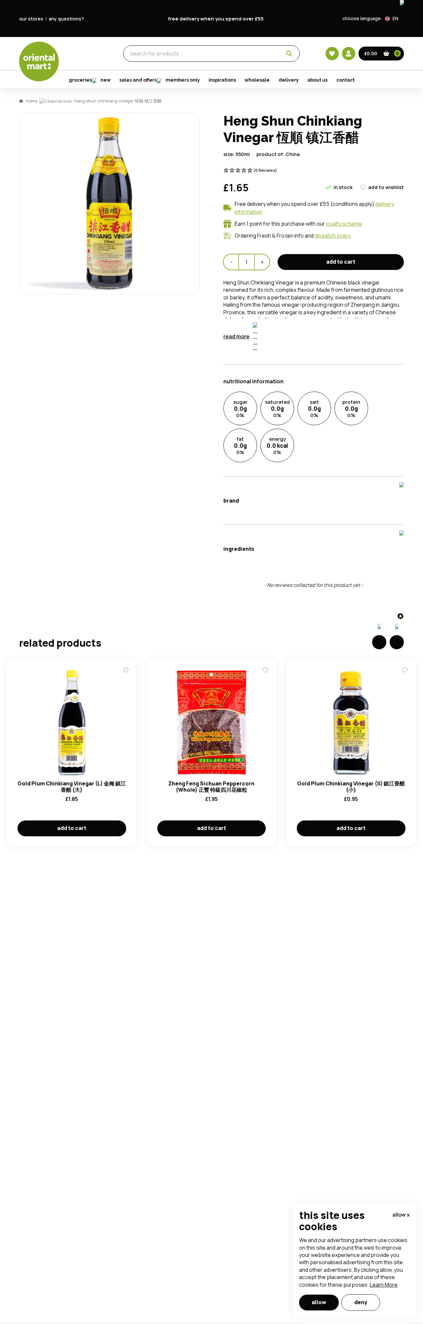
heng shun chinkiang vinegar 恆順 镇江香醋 (118, 101)
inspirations (222, 80)
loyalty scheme (344, 223)
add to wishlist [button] (386, 187)
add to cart (340, 261)
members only (183, 80)
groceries (85, 54)
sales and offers (138, 80)
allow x (401, 1214)
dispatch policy (333, 235)
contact (345, 80)
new (105, 80)
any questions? (66, 19)
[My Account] (348, 53)
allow (319, 1302)
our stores (31, 19)
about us (317, 80)
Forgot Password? (294, 409)
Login (294, 384)
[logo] (39, 61)
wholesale (257, 80)
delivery (289, 80)
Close (361, 286)
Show (352, 359)
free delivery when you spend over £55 (216, 18)
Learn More (384, 1284)
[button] (394, 18)
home (31, 101)
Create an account (311, 447)
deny (360, 1302)
